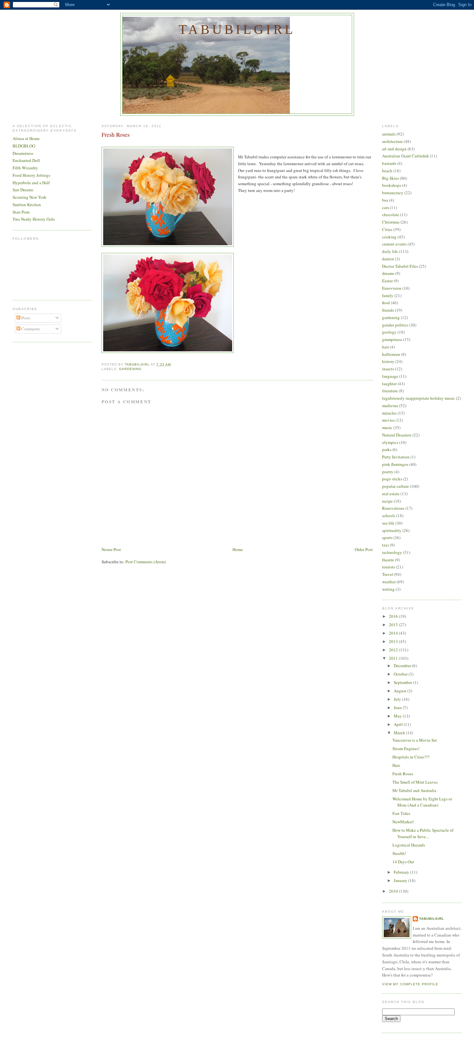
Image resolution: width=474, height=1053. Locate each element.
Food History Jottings (31, 175)
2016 (394, 616)
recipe (387, 501)
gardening (130, 369)
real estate (391, 493)
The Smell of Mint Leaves (415, 782)
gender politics (395, 325)
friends (388, 310)
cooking (389, 237)
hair (385, 347)
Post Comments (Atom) (145, 562)
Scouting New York (29, 197)
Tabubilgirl (237, 29)
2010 (394, 891)
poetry (387, 472)
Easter (387, 281)
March (400, 733)
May (398, 716)
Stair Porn (21, 212)
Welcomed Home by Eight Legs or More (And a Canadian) (422, 802)
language (390, 376)
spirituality (391, 530)
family (387, 295)
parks (386, 449)
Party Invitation (396, 457)
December (403, 665)
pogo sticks (392, 479)
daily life (390, 251)
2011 (394, 658)
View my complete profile (410, 984)
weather (389, 582)
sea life (388, 523)
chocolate (390, 214)
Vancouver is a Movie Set (414, 740)
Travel (387, 574)
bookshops (391, 185)
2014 (394, 633)
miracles (389, 413)
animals (389, 134)
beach (387, 171)
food (386, 303)
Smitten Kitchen (27, 204)
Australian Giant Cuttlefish (405, 156)
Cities (387, 229)
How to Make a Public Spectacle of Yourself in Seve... (422, 833)
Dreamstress (23, 153)
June (398, 707)
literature (390, 391)
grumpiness (392, 339)
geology (389, 332)
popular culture (395, 486)
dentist (388, 259)
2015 (394, 624)
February (402, 872)
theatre (388, 560)
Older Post (364, 549)
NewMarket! (403, 822)
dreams (388, 273)
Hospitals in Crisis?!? (411, 757)
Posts (25, 318)
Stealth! (399, 853)
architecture (392, 141)
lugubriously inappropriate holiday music (418, 398)
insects (388, 369)
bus (385, 200)
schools (388, 515)
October (401, 674)
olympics (390, 442)
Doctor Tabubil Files (400, 266)
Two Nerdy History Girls (34, 219)
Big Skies (390, 178)
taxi (385, 545)
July (398, 699)
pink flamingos (395, 464)
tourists (388, 567)
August (400, 691)
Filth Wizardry (25, 168)
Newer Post (111, 549)
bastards (389, 163)
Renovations (393, 508)
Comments (30, 329)
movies (388, 420)
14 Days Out (403, 862)
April (399, 724)
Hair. (396, 765)
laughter (389, 383)
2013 (394, 641)
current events (394, 244)
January (401, 880)
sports (387, 537)
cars (385, 207)
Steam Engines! (406, 748)
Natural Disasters (396, 435)
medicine (390, 405)
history (388, 361)
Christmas (391, 222)
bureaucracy (392, 193)
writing (388, 589)
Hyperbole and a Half (31, 183)
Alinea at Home (26, 138)
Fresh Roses (402, 774)
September (403, 682)
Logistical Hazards (408, 845)
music (387, 427)
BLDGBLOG (24, 146)
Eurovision (391, 288)
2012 (394, 650)
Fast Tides (401, 813)
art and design (394, 149)
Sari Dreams (23, 190)
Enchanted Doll (26, 160)
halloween (391, 354)
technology (392, 552)
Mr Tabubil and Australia (414, 790)
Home (237, 549)
